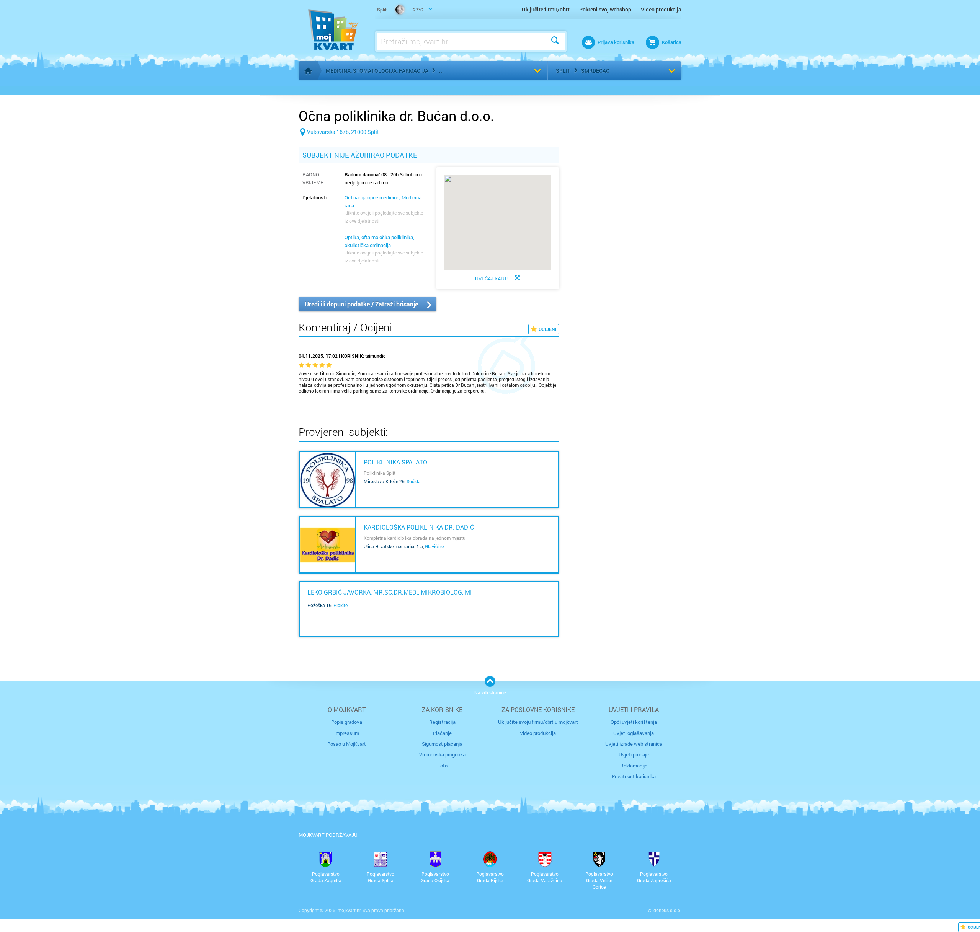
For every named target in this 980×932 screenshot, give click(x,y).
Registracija (442, 722)
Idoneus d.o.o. (666, 910)
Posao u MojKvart (346, 743)
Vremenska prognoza (442, 754)
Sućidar (414, 481)
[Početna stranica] (308, 70)
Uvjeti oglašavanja (633, 733)
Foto (442, 765)
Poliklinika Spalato (395, 462)
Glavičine (434, 546)
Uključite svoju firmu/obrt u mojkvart (538, 722)
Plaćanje (442, 733)
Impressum (346, 733)
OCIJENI (548, 329)
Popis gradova (346, 722)
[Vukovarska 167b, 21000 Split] (339, 144)
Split (563, 70)
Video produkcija (661, 9)
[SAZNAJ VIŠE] (327, 479)
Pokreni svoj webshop (605, 9)
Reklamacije (633, 765)
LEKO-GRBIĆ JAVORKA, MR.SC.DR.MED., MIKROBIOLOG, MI (389, 592)
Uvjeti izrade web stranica (633, 743)
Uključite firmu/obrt (546, 9)
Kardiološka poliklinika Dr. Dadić (419, 527)
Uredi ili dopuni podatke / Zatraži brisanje (361, 304)
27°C (400, 10)
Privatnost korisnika (634, 776)
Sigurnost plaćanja (442, 743)
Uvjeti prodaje (634, 754)
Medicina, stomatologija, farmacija (377, 70)
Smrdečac (595, 70)
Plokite (340, 605)
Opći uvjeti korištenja (634, 722)
